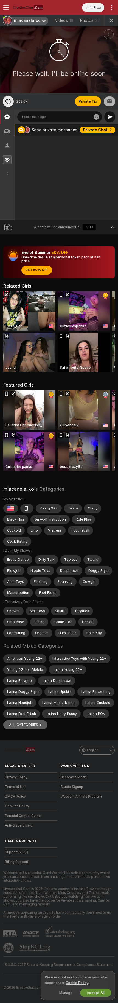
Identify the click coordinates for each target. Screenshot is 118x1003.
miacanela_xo (18, 489)
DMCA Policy (15, 796)
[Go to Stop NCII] (35, 948)
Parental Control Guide (23, 816)
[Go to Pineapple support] (9, 948)
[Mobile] (26, 508)
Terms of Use (15, 787)
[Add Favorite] (8, 101)
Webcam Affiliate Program (81, 796)
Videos (64, 20)
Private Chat (95, 130)
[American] (10, 508)
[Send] (109, 116)
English (93, 750)
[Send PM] (109, 101)
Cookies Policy (17, 806)
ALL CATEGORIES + (25, 725)
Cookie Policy (77, 983)
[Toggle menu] (6, 7)
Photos (90, 20)
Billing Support (16, 862)
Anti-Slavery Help (19, 825)
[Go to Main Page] (35, 7)
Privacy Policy (16, 777)
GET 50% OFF (36, 270)
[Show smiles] (96, 117)
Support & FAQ (16, 852)
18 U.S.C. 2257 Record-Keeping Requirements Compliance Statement (58, 965)
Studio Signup (72, 787)
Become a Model (74, 777)
